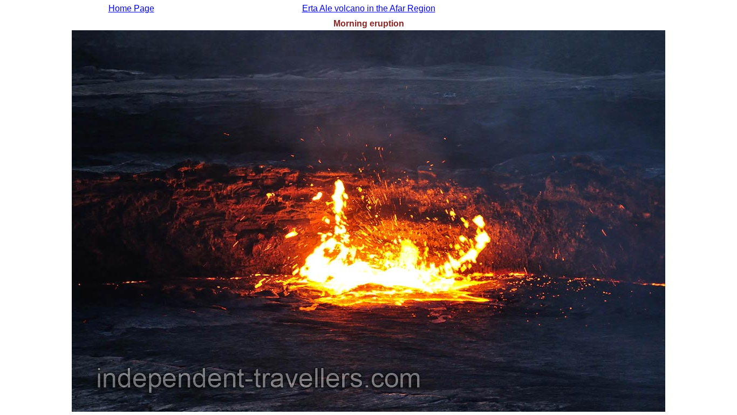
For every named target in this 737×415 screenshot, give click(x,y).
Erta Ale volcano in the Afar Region (368, 8)
